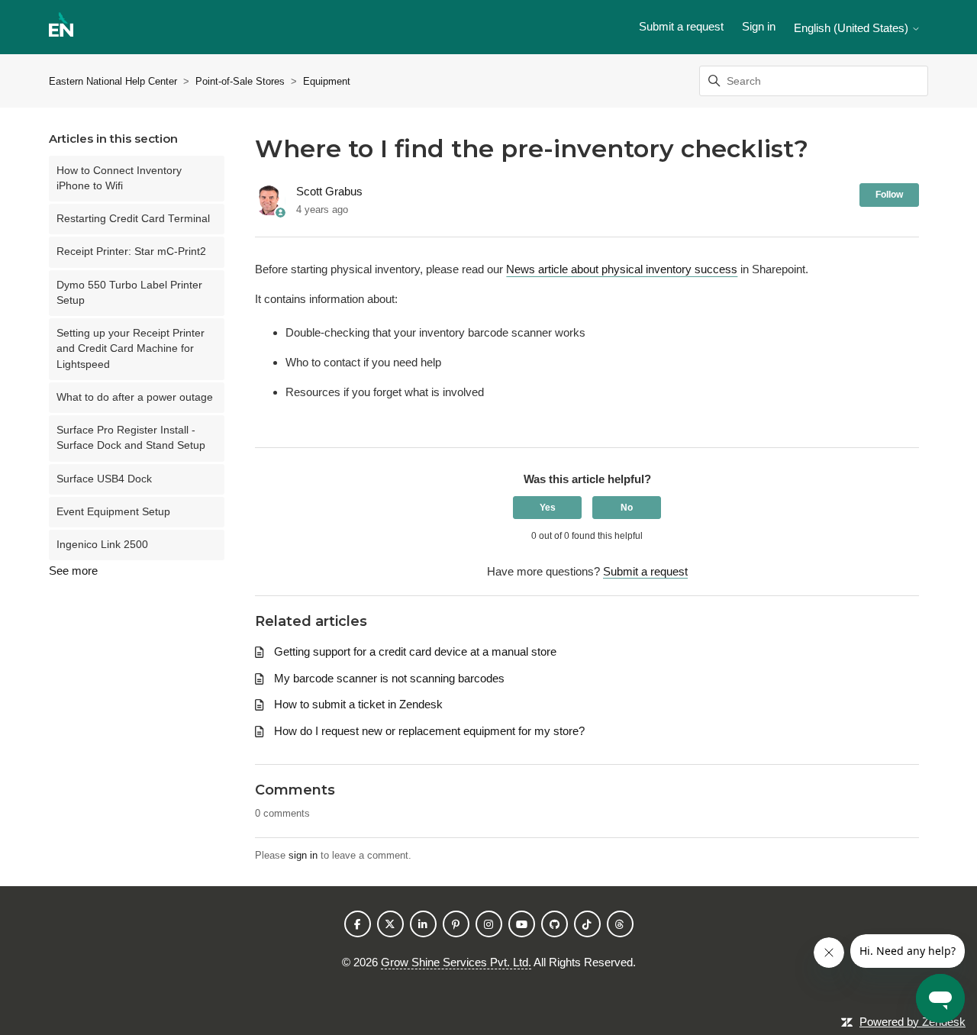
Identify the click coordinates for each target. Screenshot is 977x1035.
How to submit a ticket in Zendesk (358, 704)
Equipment (326, 81)
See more (73, 570)
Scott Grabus (329, 191)
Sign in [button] (758, 26)
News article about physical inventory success (621, 269)
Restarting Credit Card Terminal (133, 218)
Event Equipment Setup (113, 512)
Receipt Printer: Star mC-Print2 (131, 251)
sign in (303, 855)
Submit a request (681, 26)
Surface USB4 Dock (104, 479)
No (627, 507)
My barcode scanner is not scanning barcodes (389, 678)
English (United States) (852, 27)
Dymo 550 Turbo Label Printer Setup (129, 292)
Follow (889, 194)
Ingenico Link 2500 (102, 544)
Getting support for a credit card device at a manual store (415, 651)
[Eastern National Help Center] (61, 27)
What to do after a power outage (134, 397)
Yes (548, 507)
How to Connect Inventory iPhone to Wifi (119, 178)
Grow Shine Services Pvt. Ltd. (456, 962)
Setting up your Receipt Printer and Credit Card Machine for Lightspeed (130, 348)
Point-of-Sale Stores (240, 81)
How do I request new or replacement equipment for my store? (429, 730)
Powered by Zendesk (912, 1021)
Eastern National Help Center (113, 81)
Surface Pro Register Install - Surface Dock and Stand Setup (130, 437)
